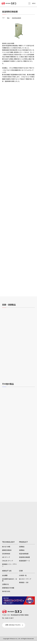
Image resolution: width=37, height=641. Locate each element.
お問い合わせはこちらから (12, 625)
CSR (21, 571)
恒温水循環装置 (23, 554)
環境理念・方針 (23, 583)
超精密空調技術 (7, 550)
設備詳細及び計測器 (8, 588)
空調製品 (21, 547)
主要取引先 (5, 584)
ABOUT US (6, 571)
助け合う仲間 (6, 547)
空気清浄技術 (6, 554)
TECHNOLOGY (8, 542)
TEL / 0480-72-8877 (8, 618)
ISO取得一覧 (23, 576)
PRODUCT (23, 542)
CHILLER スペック (7, 561)
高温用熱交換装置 (24, 557)
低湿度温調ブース (24, 561)
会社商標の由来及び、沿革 (9, 580)
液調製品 (21, 550)
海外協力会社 (6, 591)
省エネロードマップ (25, 579)
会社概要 (5, 576)
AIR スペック (6, 557)
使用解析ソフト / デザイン (9, 565)
